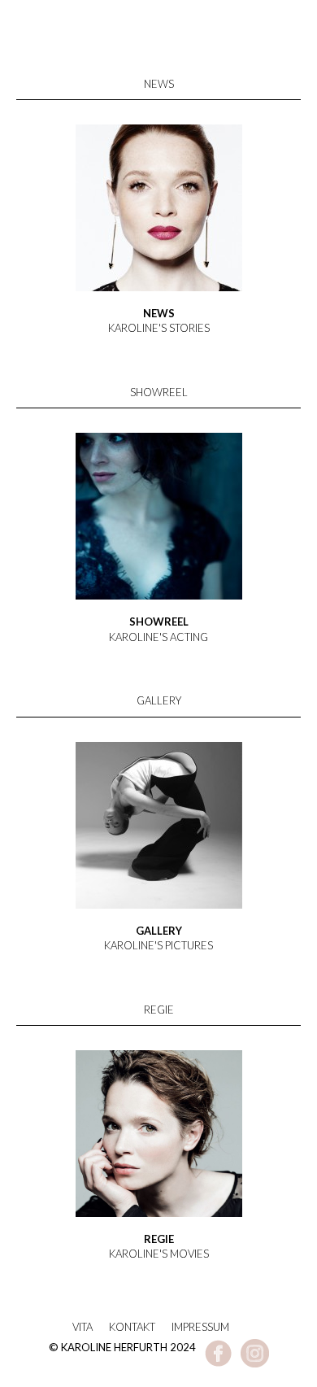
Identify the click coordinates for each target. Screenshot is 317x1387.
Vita (82, 1326)
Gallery (159, 700)
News (159, 83)
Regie (159, 1009)
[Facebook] (218, 1363)
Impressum (200, 1326)
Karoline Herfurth (158, 58)
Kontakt (132, 1326)
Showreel (159, 392)
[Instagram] (255, 1363)
